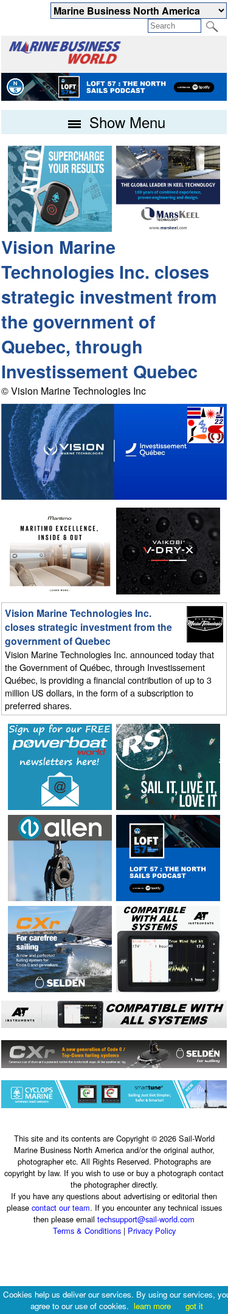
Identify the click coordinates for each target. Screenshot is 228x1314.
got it (194, 1306)
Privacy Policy (152, 1230)
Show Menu (125, 121)
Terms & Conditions (87, 1230)
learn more (152, 1306)
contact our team (61, 1207)
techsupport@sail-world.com (146, 1219)
